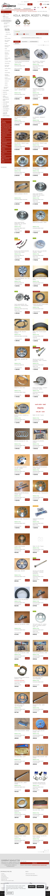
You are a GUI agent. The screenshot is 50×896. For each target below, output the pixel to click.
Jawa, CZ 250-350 (6, 20)
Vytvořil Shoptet (46, 893)
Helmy (3, 162)
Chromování (8, 8)
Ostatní (6, 85)
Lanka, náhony (8, 68)
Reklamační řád (4, 879)
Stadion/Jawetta (6, 132)
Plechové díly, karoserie (7, 46)
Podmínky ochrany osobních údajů (7, 880)
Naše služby (17, 8)
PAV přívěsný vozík (6, 127)
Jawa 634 (5, 94)
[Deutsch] (45, 7)
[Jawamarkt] (9, 5)
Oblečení (4, 156)
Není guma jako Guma (30, 873)
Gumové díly (7, 50)
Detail (27, 685)
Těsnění (6, 70)
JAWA (3, 11)
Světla (6, 43)
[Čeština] (42, 7)
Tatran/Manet (5, 130)
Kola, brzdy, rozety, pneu (7, 30)
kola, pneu (8, 32)
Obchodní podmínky (4, 877)
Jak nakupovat (27, 8)
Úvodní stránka (2, 9)
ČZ (2, 119)
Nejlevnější (24, 41)
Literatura (7, 80)
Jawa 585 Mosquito (5, 113)
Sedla (6, 48)
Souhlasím (40, 886)
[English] (34, 10)
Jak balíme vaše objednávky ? (32, 875)
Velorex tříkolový (6, 125)
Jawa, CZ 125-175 (6, 18)
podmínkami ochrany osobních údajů (39, 865)
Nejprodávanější (33, 41)
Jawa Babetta (6, 108)
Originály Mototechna (7, 75)
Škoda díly (4, 139)
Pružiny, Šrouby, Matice (8, 78)
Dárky (3, 153)
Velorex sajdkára (4, 122)
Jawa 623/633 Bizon (6, 100)
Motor (6, 36)
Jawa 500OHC (6, 90)
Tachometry (7, 63)
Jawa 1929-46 (6, 14)
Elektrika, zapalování (7, 53)
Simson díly (4, 134)
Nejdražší (17, 41)
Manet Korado (6, 115)
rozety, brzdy (8, 34)
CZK (35, 7)
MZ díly (3, 137)
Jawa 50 (5, 92)
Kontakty (2, 873)
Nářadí (6, 83)
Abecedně (17, 43)
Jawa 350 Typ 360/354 (6, 26)
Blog (27, 871)
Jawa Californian (5, 97)
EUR (38, 7)
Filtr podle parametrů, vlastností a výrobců (30, 37)
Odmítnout (32, 886)
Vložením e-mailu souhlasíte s (33, 865)
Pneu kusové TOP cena (5, 159)
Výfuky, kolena (7, 38)
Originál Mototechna (5, 146)
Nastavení (9, 893)
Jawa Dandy (5, 110)
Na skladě (18, 31)
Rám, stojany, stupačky (7, 41)
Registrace (47, 1)
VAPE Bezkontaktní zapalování (6, 143)
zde (7, 889)
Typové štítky (7, 72)
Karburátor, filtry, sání (7, 66)
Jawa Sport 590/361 (6, 88)
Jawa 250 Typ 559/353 (6, 23)
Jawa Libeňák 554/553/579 (6, 106)
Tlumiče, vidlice (8, 61)
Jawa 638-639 (6, 102)
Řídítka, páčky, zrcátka (7, 59)
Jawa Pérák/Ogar (5, 16)
